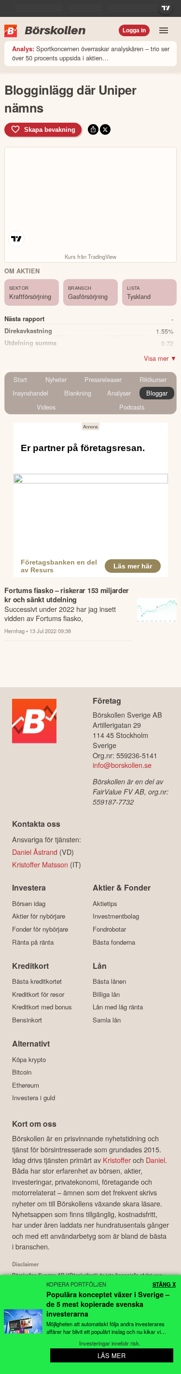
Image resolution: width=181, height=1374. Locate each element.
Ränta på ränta (33, 942)
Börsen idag (28, 903)
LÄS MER (111, 1355)
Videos (46, 406)
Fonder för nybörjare (40, 929)
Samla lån (107, 1019)
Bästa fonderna (114, 942)
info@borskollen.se (122, 765)
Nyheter (56, 379)
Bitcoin (21, 1072)
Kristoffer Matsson (40, 864)
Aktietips (105, 903)
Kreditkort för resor (38, 994)
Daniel (155, 1160)
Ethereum (25, 1085)
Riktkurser (153, 379)
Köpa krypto (29, 1059)
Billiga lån (106, 994)
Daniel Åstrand (34, 852)
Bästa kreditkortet (37, 981)
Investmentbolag (116, 916)
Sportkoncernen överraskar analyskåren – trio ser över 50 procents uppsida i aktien (90, 53)
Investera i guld (33, 1097)
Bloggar (156, 392)
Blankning (77, 392)
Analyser (119, 392)
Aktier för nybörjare (38, 916)
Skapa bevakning (49, 129)
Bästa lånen (109, 981)
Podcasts (131, 406)
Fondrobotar (109, 929)
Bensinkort (27, 1019)
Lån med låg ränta (118, 1007)
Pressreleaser (103, 379)
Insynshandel (30, 392)
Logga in (134, 30)
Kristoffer (117, 1160)
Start (20, 379)
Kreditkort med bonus (42, 1007)
